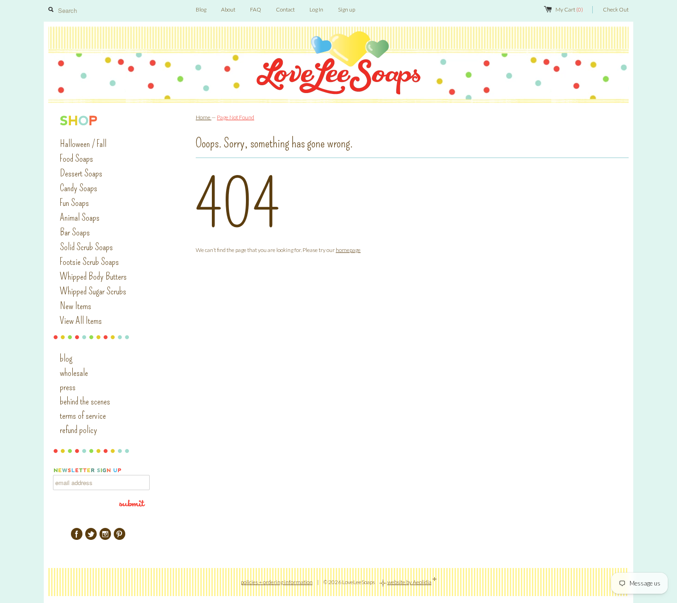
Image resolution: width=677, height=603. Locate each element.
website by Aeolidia (409, 582)
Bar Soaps (75, 232)
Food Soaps (76, 158)
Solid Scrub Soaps (86, 247)
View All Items (81, 321)
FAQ (255, 9)
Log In (316, 9)
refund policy (78, 430)
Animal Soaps (79, 217)
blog (66, 358)
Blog (201, 9)
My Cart (569, 9)
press (68, 387)
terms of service (83, 416)
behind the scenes (85, 401)
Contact (285, 9)
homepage (348, 249)
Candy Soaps (78, 188)
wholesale (74, 373)
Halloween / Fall (83, 144)
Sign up (346, 9)
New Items (75, 306)
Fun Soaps (74, 203)
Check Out (616, 9)
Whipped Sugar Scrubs (93, 291)
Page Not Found (235, 117)
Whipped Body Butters (93, 276)
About (228, 9)
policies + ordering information (277, 582)
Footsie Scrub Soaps (89, 262)
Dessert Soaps (81, 173)
